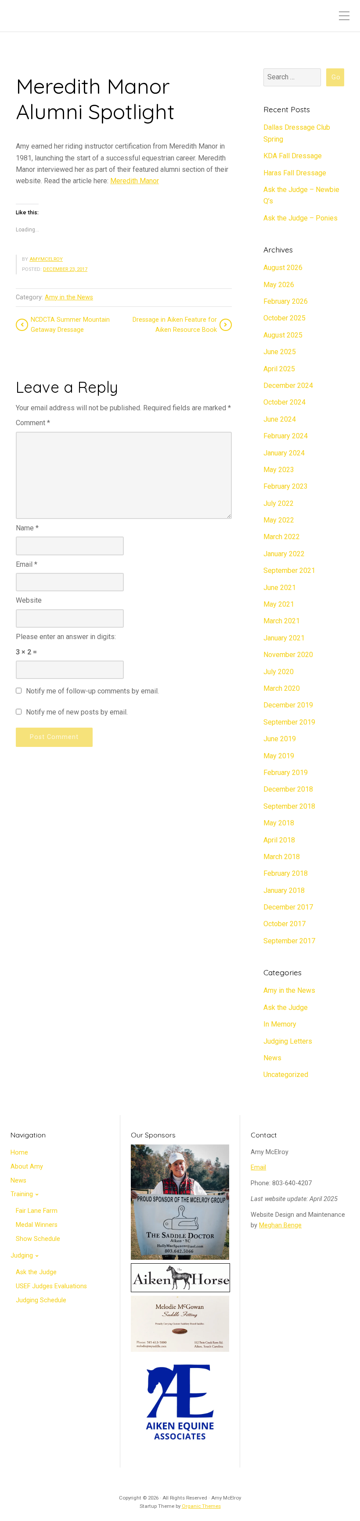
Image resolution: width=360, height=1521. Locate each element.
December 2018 (288, 789)
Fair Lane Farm (37, 1211)
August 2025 (282, 335)
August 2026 (282, 267)
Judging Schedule (41, 1300)
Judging (22, 1255)
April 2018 (279, 840)
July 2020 (278, 672)
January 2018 (284, 890)
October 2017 (284, 924)
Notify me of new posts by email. (77, 712)
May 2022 (278, 520)
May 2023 (278, 470)
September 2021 (289, 570)
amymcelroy (46, 259)
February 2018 (285, 873)
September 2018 (289, 806)
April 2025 (279, 369)
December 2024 (288, 385)
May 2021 (278, 604)
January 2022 (284, 554)
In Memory (279, 1024)
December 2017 (288, 907)
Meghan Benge (280, 1225)
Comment (33, 423)
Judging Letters (287, 1041)
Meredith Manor (134, 181)
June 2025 (279, 352)
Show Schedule (38, 1239)
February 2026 (285, 301)
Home (19, 1152)
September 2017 (289, 941)
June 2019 (279, 739)
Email (26, 564)
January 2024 (284, 453)
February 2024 (285, 436)
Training (22, 1194)
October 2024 (284, 402)
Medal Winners (37, 1225)
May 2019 (278, 756)
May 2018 (278, 823)
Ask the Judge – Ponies (300, 218)
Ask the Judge (285, 1007)
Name (27, 528)
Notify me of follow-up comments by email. (92, 691)
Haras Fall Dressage (294, 173)
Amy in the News (69, 297)
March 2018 (281, 857)
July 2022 (278, 503)
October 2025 (284, 318)
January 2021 (284, 638)
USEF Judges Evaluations (51, 1286)
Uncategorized (285, 1074)
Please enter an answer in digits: (66, 637)
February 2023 (285, 486)
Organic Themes (201, 1506)
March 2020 (281, 688)
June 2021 (279, 587)
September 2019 (289, 722)
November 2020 (288, 654)
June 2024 (279, 419)
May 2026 (278, 285)
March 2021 (281, 621)
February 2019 (285, 772)
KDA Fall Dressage (292, 156)
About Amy (27, 1166)
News (272, 1058)
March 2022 (281, 537)
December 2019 (288, 705)
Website (29, 600)
